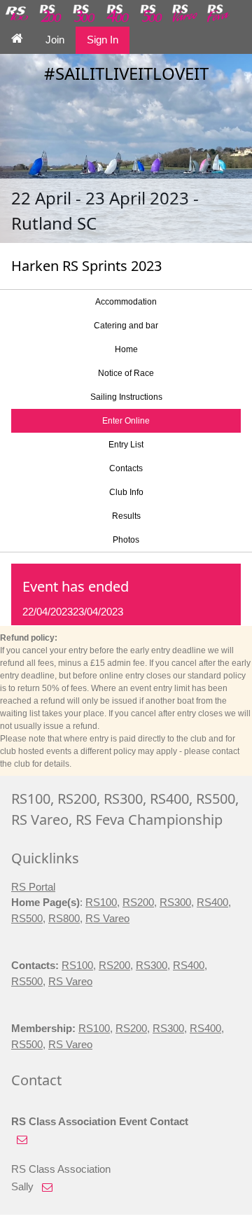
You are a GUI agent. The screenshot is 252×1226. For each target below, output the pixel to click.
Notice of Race (126, 373)
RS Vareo (107, 918)
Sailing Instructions (126, 397)
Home (126, 349)
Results (126, 516)
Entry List (126, 445)
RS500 (27, 918)
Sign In (102, 40)
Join (55, 40)
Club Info (126, 492)
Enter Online (126, 421)
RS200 (138, 902)
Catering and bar (126, 325)
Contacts (126, 468)
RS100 (101, 902)
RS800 (64, 918)
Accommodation (126, 302)
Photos (126, 540)
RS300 (175, 902)
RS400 (212, 902)
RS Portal (33, 887)
